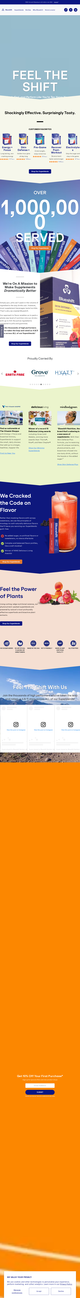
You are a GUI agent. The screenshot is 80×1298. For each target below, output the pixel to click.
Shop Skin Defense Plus (67, 464)
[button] (2, 373)
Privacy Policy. (66, 1284)
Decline (61, 1291)
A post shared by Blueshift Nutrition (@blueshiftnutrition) (20, 749)
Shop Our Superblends (40, 171)
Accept (38, 1291)
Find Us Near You (7, 453)
